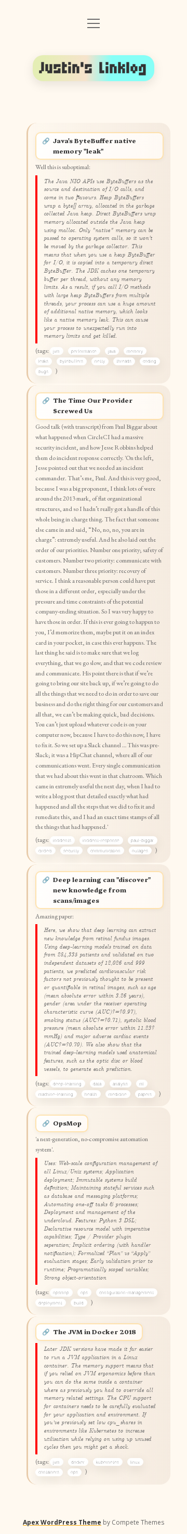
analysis (120, 1083)
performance (84, 351)
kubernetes (107, 1462)
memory (135, 351)
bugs (43, 371)
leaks (43, 361)
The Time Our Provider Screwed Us (92, 405)
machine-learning (55, 1094)
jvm (56, 351)
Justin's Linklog (93, 68)
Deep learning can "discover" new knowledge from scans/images (102, 889)
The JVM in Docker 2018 (94, 1331)
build (79, 1303)
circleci (45, 850)
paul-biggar (142, 840)
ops (84, 1292)
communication (105, 850)
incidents (62, 840)
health (91, 1094)
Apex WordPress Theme (62, 1522)
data (97, 1083)
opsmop (61, 1292)
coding (149, 361)
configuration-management (126, 1292)
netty (100, 361)
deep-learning (67, 1083)
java (111, 351)
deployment (50, 1303)
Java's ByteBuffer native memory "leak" (94, 145)
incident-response (101, 840)
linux (135, 1462)
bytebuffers (71, 361)
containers (48, 1472)
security (71, 850)
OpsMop (67, 1123)
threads (123, 361)
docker (78, 1462)
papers (145, 1094)
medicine (118, 1094)
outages (140, 850)
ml (141, 1083)
